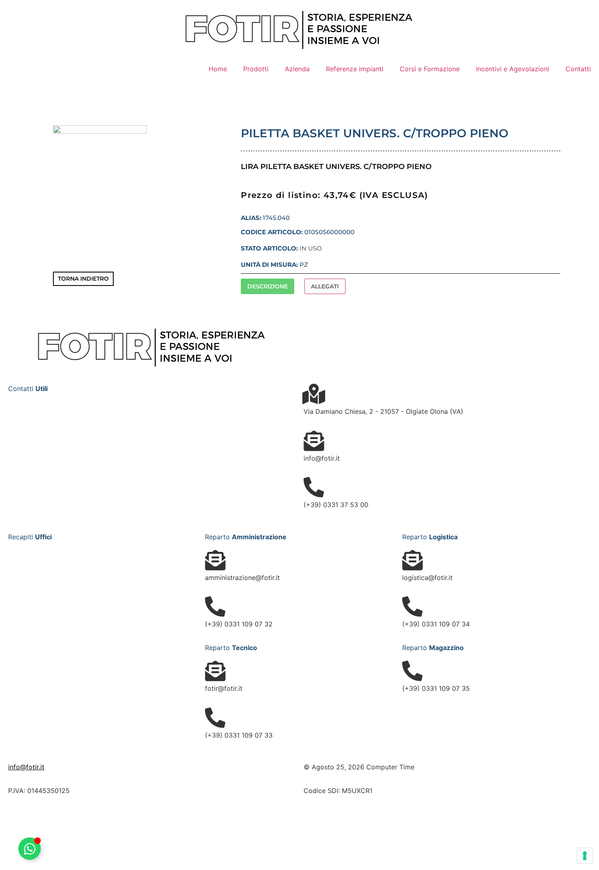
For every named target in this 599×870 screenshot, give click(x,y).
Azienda (297, 69)
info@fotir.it (26, 767)
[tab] (267, 286)
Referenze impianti (354, 69)
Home (218, 69)
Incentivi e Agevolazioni (512, 69)
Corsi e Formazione (430, 69)
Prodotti (256, 69)
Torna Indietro (83, 278)
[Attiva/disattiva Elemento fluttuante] (29, 848)
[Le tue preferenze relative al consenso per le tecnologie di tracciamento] (584, 855)
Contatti (578, 69)
